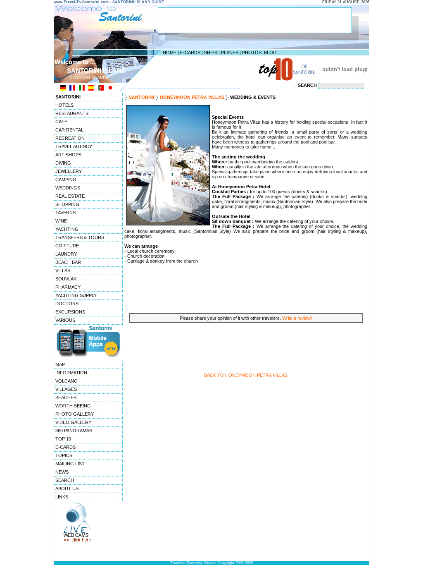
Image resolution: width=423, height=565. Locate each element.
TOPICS (63, 455)
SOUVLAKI (66, 278)
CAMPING (65, 179)
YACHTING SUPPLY (76, 295)
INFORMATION (71, 372)
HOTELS (64, 105)
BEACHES (65, 397)
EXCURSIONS (70, 311)
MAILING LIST (70, 463)
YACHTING (66, 229)
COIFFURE (67, 245)
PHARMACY (68, 287)
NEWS (62, 471)
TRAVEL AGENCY (73, 146)
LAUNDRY (66, 253)
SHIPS (210, 52)
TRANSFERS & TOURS (79, 237)
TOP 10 (63, 438)
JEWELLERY (68, 171)
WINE (61, 220)
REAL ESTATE (70, 196)
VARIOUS (65, 320)
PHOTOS (251, 52)
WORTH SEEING (73, 405)
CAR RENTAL (69, 129)
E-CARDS (190, 52)
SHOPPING (67, 204)
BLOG (270, 52)
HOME (169, 52)
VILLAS (62, 270)
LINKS (61, 496)
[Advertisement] (209, 69)
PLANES (229, 52)
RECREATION (70, 138)
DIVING (63, 162)
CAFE (61, 121)
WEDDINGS (67, 187)
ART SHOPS (68, 154)
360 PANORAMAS (73, 430)
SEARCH (64, 480)
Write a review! (297, 318)
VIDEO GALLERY (73, 422)
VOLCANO (66, 380)
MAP (60, 364)
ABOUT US (66, 488)
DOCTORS (66, 303)
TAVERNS (65, 212)
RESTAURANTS (71, 113)
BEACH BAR (68, 262)
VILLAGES (66, 389)
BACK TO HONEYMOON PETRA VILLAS (246, 375)
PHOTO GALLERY (74, 414)
